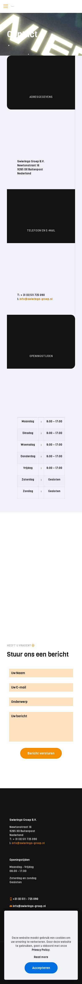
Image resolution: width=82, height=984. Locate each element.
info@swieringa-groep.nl (36, 299)
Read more (41, 957)
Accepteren (41, 968)
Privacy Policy (40, 950)
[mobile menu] (5, 6)
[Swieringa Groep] (12, 6)
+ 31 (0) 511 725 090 (33, 295)
